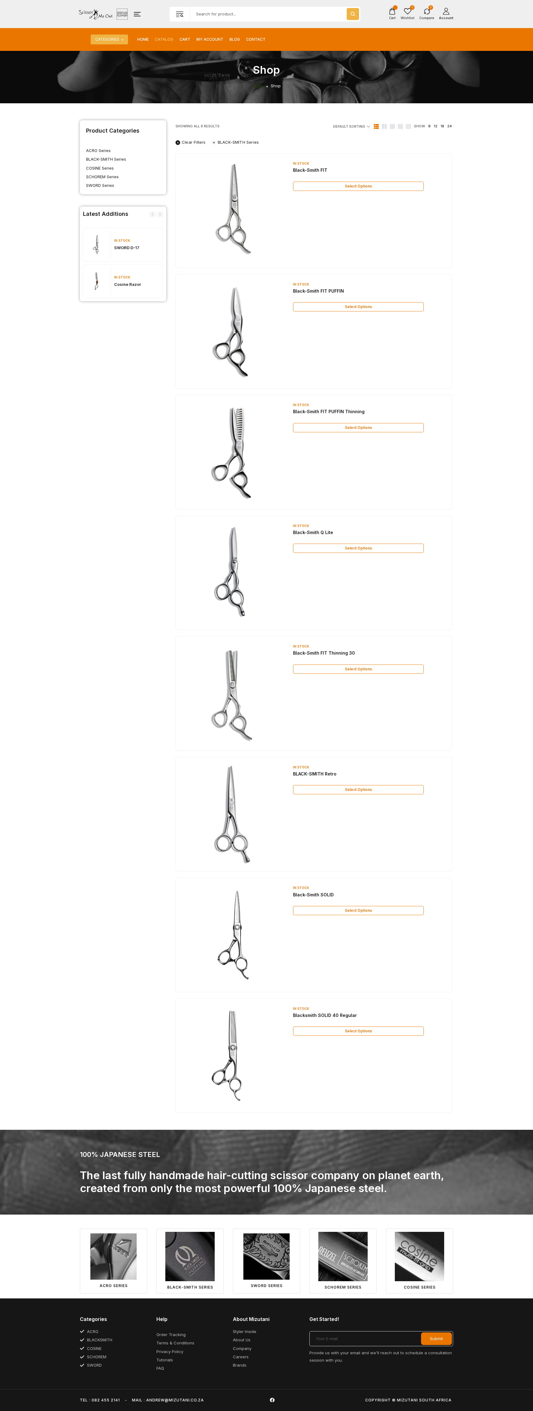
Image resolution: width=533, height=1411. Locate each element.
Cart (185, 39)
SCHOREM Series (102, 176)
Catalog (164, 39)
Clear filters (194, 142)
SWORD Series (100, 185)
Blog (234, 39)
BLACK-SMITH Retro (315, 773)
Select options (358, 186)
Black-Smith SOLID (313, 894)
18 (442, 126)
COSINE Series (100, 168)
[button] (152, 214)
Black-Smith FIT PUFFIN (318, 291)
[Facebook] (272, 1400)
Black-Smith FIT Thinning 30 (324, 653)
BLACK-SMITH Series (106, 159)
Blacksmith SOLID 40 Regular (325, 1015)
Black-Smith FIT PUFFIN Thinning (329, 411)
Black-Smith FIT (310, 170)
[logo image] (103, 13)
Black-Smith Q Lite (313, 532)
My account (209, 39)
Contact (256, 39)
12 (435, 126)
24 (449, 126)
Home (143, 39)
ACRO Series (98, 150)
